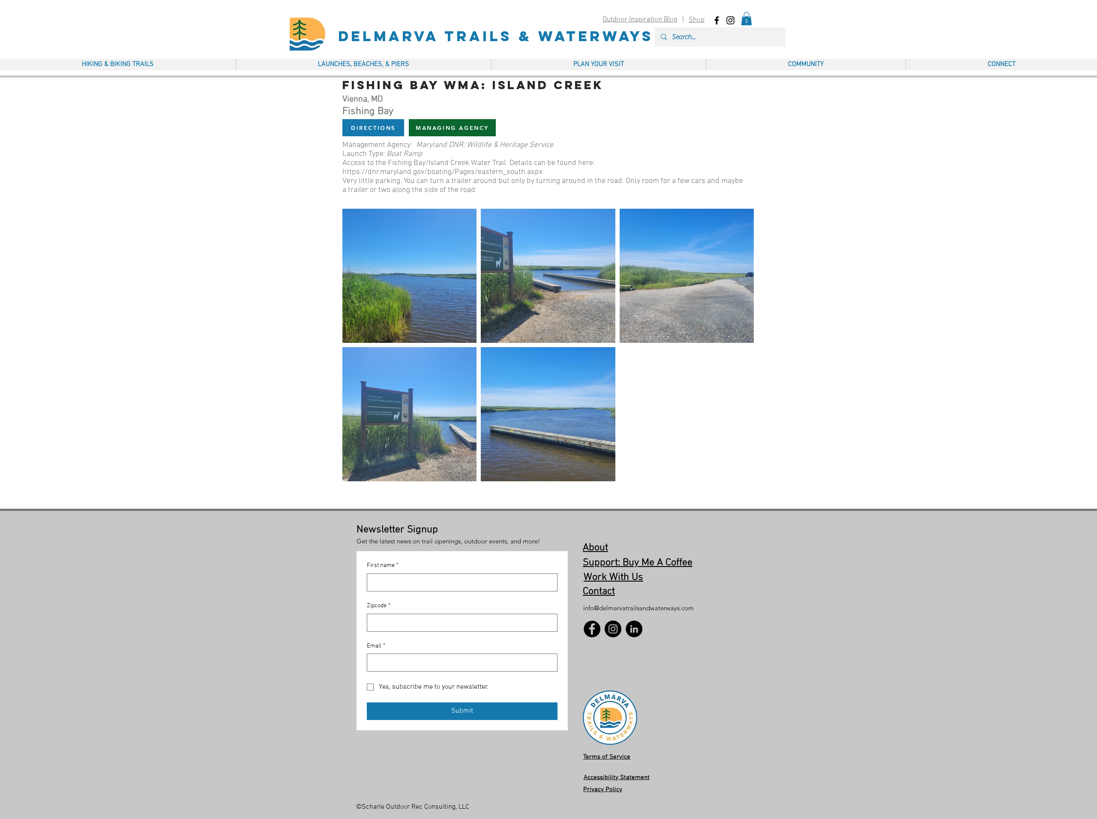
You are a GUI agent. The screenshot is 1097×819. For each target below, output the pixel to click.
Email (376, 646)
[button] (746, 18)
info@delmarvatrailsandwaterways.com (638, 608)
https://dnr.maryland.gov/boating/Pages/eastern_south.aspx (442, 172)
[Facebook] (592, 629)
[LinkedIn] (634, 629)
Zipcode (378, 605)
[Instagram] (613, 629)
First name (383, 565)
